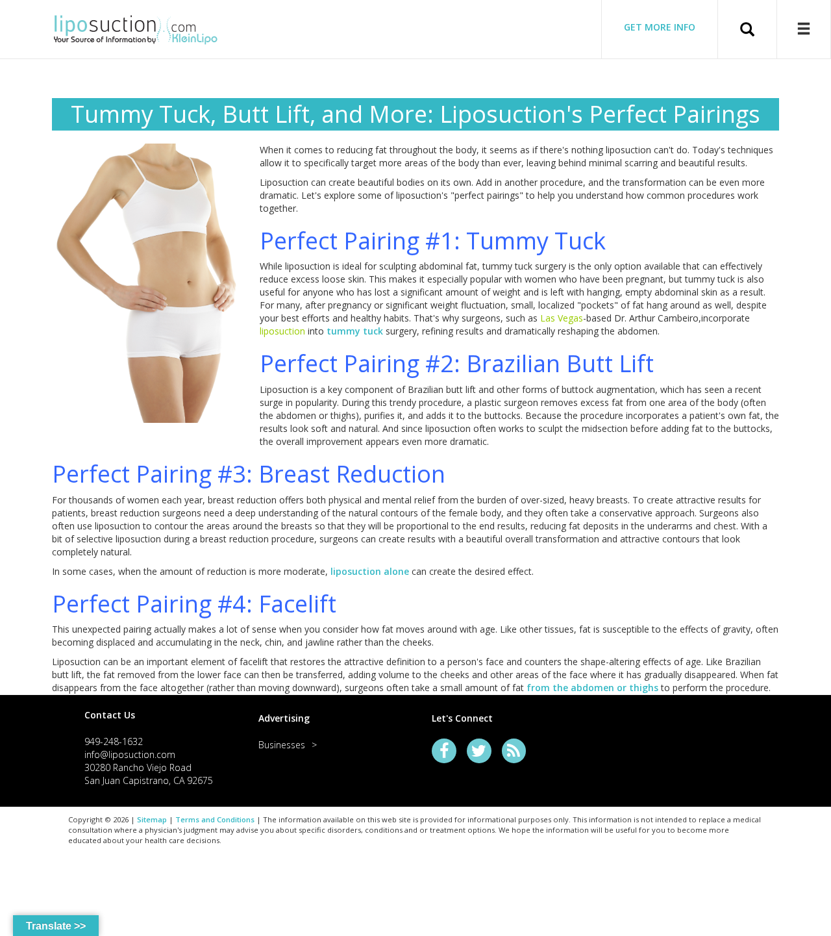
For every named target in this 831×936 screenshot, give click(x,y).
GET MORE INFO (659, 27)
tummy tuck (355, 331)
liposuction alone (369, 571)
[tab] (155, 715)
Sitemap (152, 819)
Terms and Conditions (214, 819)
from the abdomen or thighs (592, 687)
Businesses (281, 745)
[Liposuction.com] (135, 28)
